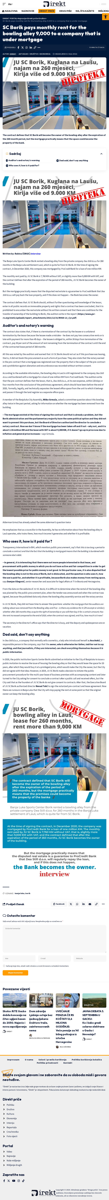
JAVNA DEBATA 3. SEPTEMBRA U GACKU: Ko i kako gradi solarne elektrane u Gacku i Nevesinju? (93, 1023)
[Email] (90, 904)
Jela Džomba (65, 1047)
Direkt (13, 54)
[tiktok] (23, 1180)
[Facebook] (4, 1181)
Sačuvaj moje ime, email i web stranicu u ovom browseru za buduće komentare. (37, 966)
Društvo (34, 54)
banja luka (19, 893)
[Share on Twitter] (22, 47)
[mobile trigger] (5, 4)
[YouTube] (14, 1181)
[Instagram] (19, 1181)
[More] (39, 47)
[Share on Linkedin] (31, 47)
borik (27, 893)
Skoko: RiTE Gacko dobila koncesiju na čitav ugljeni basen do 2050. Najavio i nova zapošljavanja (15, 1019)
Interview (35, 253)
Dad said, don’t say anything (73, 160)
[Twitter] (9, 1181)
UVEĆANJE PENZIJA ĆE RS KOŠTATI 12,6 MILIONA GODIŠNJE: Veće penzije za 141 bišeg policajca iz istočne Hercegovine (67, 1027)
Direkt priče (37, 1002)
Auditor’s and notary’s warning (24, 160)
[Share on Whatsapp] (26, 47)
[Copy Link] (35, 47)
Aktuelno (23, 54)
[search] (97, 4)
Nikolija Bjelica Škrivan (39, 1038)
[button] (105, 16)
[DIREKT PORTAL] (55, 4)
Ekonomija (45, 54)
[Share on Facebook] (18, 47)
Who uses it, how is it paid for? (24, 165)
